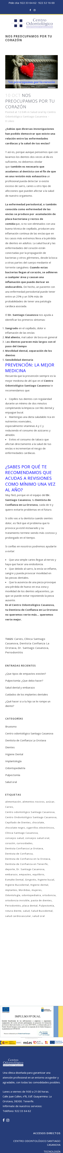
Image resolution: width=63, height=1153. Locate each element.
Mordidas (24, 890)
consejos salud (14, 838)
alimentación (13, 801)
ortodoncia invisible (17, 900)
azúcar (50, 801)
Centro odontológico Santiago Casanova (29, 733)
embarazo (11, 874)
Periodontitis (14, 652)
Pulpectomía (12, 775)
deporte (10, 869)
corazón (10, 843)
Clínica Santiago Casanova (21, 832)
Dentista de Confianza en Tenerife (26, 864)
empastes (25, 874)
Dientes (10, 747)
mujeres (37, 890)
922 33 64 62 (28, 3)
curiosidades (25, 843)
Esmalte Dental (14, 879)
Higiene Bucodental (17, 884)
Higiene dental (39, 884)
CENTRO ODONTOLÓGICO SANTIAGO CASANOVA (36, 1142)
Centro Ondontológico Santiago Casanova (31, 817)
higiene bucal (46, 879)
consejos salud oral (37, 838)
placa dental (30, 905)
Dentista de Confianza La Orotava (25, 740)
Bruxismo (11, 726)
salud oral (38, 916)
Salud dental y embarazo (20, 687)
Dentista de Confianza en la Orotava (27, 858)
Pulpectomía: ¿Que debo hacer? (24, 680)
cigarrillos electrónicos (40, 827)
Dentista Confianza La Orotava (24, 848)
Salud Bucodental (42, 910)
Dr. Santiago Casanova (33, 648)
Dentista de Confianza (19, 853)
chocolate (38, 822)
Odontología (12, 895)
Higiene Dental (14, 754)
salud (26, 910)
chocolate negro (15, 827)
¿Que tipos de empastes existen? (25, 673)
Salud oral (36, 112)
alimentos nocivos (33, 801)
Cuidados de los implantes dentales (26, 694)
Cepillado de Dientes (18, 822)
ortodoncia (49, 895)
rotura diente (13, 910)
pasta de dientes (41, 900)
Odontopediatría (15, 768)
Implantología (13, 761)
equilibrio (38, 874)
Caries (18, 639)
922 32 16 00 (46, 3)
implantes (11, 890)
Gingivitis (30, 879)
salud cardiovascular (18, 916)
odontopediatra (31, 895)
